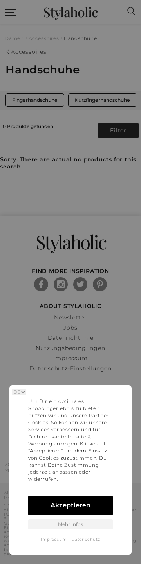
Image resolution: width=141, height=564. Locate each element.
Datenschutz (85, 539)
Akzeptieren (70, 505)
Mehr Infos (70, 524)
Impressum (54, 539)
